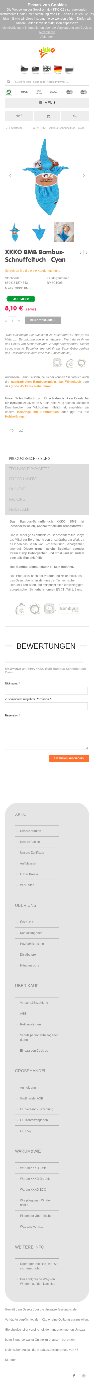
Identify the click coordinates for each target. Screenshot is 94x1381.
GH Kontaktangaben (34, 1120)
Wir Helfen (27, 885)
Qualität (17, 489)
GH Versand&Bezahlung (36, 1109)
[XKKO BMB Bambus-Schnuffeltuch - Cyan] (47, 175)
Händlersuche (29, 965)
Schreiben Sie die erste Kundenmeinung (32, 270)
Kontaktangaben (31, 933)
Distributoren (29, 954)
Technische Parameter (29, 468)
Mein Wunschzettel (21, 115)
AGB (23, 1013)
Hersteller (19, 509)
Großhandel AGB (31, 1098)
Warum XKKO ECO (33, 1189)
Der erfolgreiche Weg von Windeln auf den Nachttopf (38, 1282)
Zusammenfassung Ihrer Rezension (27, 699)
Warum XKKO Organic (35, 1179)
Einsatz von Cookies (34, 1050)
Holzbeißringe (15, 416)
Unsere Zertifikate (32, 852)
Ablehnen (47, 37)
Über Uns (26, 922)
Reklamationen (30, 1024)
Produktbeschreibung (29, 458)
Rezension (11, 715)
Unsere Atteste (30, 842)
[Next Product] (86, 252)
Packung (17, 499)
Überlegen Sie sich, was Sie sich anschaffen (39, 1266)
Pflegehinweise (23, 478)
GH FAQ (25, 1131)
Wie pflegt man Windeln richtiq (36, 1203)
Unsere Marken (30, 831)
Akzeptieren (47, 32)
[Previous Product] (81, 252)
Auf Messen (28, 863)
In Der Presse (29, 874)
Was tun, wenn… (31, 1226)
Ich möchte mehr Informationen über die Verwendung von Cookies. (47, 27)
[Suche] (8, 81)
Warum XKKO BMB (33, 1168)
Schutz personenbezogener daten (39, 1037)
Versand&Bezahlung (34, 1003)
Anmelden (75, 116)
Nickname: (11, 683)
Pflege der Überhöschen (36, 1216)
